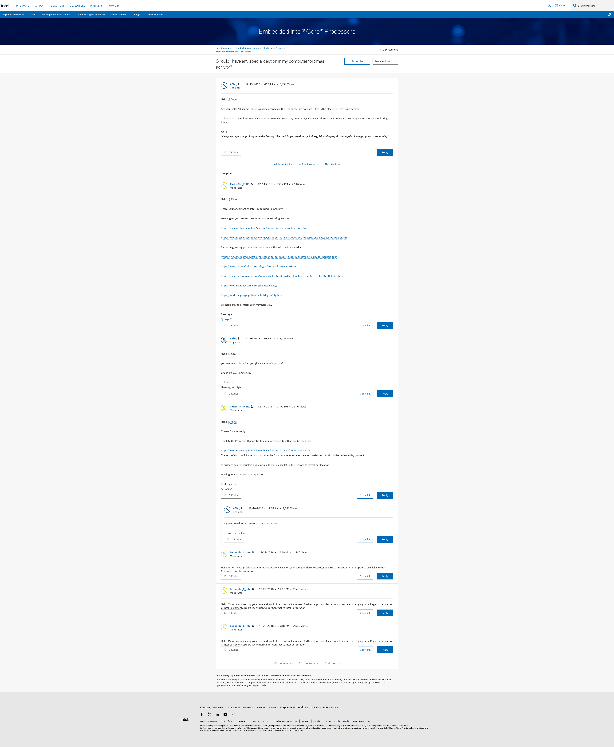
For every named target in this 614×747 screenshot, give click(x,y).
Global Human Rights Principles (396, 727)
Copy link (365, 325)
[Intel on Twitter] (209, 715)
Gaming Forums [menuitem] (118, 14)
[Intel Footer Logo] (185, 719)
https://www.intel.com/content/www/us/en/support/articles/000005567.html (265, 450)
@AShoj (232, 199)
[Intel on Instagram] (233, 715)
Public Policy (330, 707)
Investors (261, 707)
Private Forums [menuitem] (155, 14)
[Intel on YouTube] (225, 715)
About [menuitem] (33, 14)
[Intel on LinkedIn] (217, 715)
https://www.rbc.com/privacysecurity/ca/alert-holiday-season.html (258, 266)
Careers (273, 707)
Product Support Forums (248, 47)
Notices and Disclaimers (257, 727)
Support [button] (40, 5)
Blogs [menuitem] (137, 14)
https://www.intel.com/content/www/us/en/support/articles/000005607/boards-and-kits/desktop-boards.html (284, 237)
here (308, 675)
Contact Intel (232, 707)
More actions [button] (382, 61)
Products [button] (22, 5)
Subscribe (357, 61)
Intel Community (224, 47)
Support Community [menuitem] (13, 14)
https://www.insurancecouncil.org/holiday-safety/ (249, 285)
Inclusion (316, 707)
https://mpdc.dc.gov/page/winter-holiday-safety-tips (251, 295)
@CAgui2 (233, 99)
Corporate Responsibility (294, 707)
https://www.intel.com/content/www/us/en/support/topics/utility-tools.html (264, 228)
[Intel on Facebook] (201, 715)
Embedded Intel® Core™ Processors (233, 51)
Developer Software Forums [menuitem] (56, 14)
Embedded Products (274, 47)
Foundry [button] (114, 5)
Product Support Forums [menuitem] (90, 14)
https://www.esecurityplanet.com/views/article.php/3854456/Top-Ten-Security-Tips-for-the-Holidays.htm (282, 276)
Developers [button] (77, 5)
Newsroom (248, 707)
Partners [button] (96, 5)
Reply (385, 152)
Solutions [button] (58, 5)
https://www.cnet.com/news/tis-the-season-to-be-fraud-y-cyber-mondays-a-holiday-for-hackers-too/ (279, 256)
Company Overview (211, 707)
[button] (392, 85)
